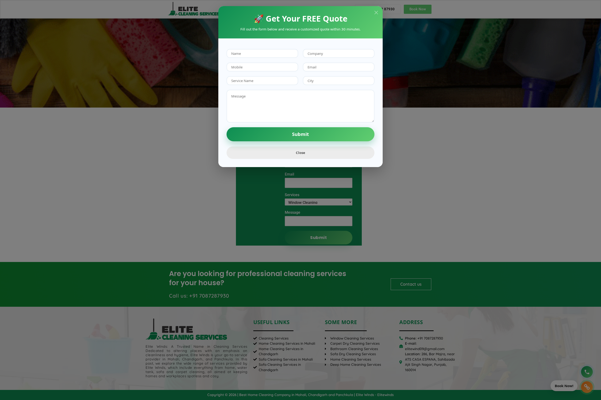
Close (300, 152)
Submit (300, 134)
